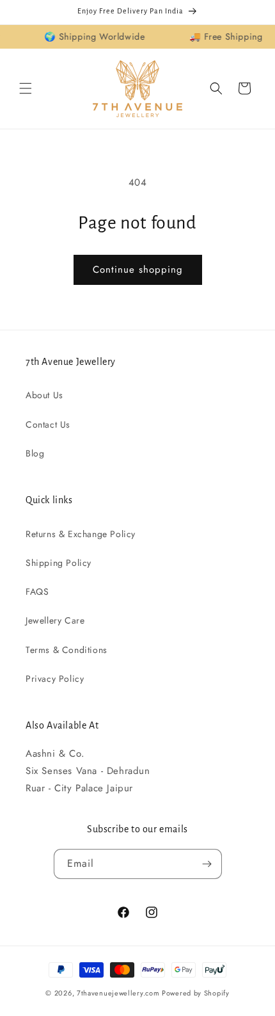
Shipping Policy (58, 562)
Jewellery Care (55, 620)
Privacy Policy (55, 678)
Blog (35, 453)
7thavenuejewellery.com (118, 993)
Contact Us (48, 424)
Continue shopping (138, 269)
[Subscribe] (207, 864)
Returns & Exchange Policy (81, 534)
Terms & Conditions (66, 649)
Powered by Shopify (196, 993)
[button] (26, 88)
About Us (44, 395)
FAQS (37, 591)
